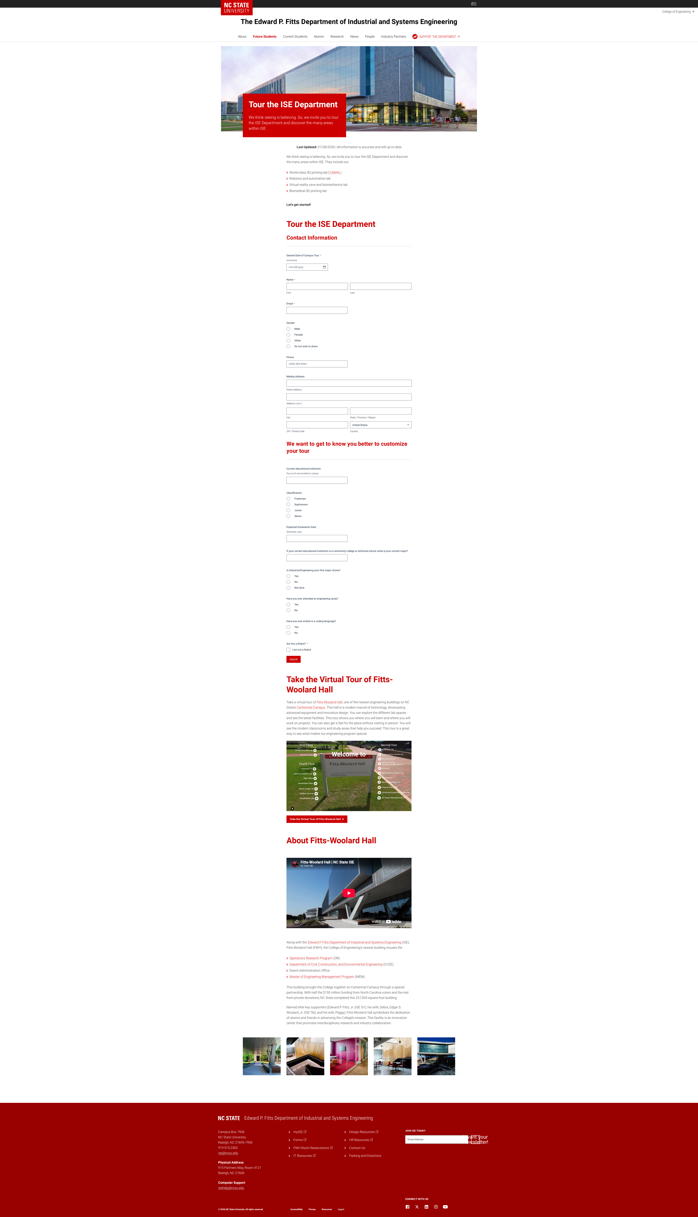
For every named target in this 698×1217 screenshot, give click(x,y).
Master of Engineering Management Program (322, 977)
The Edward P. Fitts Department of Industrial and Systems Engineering (349, 22)
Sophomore (300, 504)
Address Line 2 (294, 403)
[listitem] (262, 1056)
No (295, 581)
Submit (294, 659)
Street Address (294, 389)
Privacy (312, 1209)
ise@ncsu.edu (228, 1153)
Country (354, 431)
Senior (297, 516)
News (354, 36)
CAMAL (335, 172)
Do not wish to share (305, 346)
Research (337, 36)
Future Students (264, 36)
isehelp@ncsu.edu (231, 1188)
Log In (341, 1209)
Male (296, 328)
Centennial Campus (311, 707)
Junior (297, 510)
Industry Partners (393, 36)
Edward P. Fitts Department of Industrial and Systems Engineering (354, 942)
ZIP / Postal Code (295, 431)
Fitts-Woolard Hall (329, 702)
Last (352, 292)
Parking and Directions (365, 1156)
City (288, 417)
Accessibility (296, 1209)
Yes (295, 576)
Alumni (319, 36)
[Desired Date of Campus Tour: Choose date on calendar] (324, 267)
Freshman (299, 498)
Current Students (295, 36)
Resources (327, 1209)
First (288, 292)
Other (296, 340)
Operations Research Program (311, 958)
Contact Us (357, 1148)
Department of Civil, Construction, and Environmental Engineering (336, 964)
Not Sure (298, 587)
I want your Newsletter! (475, 1139)
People (370, 36)
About (242, 36)
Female (297, 334)
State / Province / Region (363, 417)
